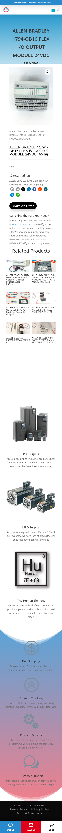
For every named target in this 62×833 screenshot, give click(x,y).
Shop (19, 131)
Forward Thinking (31, 698)
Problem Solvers (31, 735)
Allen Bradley (30, 131)
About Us (20, 805)
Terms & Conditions (29, 813)
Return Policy (18, 809)
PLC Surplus (31, 454)
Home (12, 131)
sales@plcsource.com (23, 224)
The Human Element (31, 600)
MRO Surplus (31, 527)
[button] (47, 72)
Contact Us (37, 805)
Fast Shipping (31, 661)
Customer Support (31, 776)
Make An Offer (23, 206)
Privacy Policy (40, 809)
